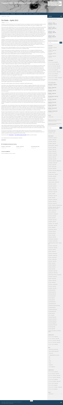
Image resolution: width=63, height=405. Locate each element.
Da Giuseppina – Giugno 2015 (53, 225)
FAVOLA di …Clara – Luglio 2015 (53, 223)
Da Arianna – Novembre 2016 (53, 189)
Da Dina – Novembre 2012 (52, 278)
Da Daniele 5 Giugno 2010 (52, 317)
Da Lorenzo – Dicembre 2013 (53, 253)
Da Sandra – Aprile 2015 (52, 233)
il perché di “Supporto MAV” (5, 13)
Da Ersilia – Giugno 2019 (20, 146)
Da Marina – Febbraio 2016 (52, 201)
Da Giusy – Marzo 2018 (52, 178)
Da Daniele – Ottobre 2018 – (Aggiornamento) (55, 170)
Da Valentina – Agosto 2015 (52, 219)
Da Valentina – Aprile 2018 (52, 176)
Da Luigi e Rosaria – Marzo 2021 (53, 96)
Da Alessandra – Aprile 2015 (53, 229)
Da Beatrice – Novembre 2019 (6, 146)
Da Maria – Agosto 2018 (52, 172)
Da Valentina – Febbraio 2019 (53, 162)
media (27, 13)
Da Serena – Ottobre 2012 (52, 280)
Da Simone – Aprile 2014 (52, 249)
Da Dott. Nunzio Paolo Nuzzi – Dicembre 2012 (55, 274)
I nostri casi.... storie (5, 16)
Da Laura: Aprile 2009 (52, 328)
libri (24, 13)
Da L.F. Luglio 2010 (51, 315)
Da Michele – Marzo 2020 (52, 102)
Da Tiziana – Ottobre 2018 (52, 168)
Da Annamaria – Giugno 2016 (53, 195)
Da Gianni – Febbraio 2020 (52, 105)
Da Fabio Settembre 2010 (52, 311)
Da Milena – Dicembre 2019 (52, 108)
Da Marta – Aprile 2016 (52, 197)
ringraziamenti (35, 13)
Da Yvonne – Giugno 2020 (52, 99)
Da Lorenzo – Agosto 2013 (52, 261)
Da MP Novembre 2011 (52, 290)
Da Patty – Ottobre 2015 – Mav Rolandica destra (55, 205)
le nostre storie (13, 13)
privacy (30, 13)
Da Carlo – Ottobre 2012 (52, 282)
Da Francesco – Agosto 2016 (53, 191)
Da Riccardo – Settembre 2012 (53, 284)
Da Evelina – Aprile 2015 (52, 231)
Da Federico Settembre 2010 (53, 309)
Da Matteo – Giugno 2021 (52, 36)
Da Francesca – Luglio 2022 (53, 47)
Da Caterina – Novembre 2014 (53, 245)
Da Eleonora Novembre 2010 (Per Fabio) (54, 305)
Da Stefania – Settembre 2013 (53, 255)
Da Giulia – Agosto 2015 (52, 217)
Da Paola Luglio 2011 (52, 299)
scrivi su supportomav (19, 13)
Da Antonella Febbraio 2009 (35, 146)
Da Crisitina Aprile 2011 (52, 301)
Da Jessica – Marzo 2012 (52, 286)
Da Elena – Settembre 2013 (52, 257)
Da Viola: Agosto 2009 (52, 326)
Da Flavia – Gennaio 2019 (52, 164)
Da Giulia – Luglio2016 (52, 193)
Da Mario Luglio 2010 (52, 313)
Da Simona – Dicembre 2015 (53, 203)
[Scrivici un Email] (61, 16)
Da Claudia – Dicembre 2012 (53, 276)
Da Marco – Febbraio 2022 (52, 28)
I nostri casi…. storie (52, 132)
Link (39, 13)
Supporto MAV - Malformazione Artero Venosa (19, 3)
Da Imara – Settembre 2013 (52, 259)
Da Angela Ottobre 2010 (52, 307)
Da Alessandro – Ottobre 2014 (53, 247)
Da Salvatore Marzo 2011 (52, 303)
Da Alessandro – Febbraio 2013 (53, 272)
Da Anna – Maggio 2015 (52, 227)
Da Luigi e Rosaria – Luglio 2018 (53, 174)
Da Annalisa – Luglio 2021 (52, 32)
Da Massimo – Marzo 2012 (52, 288)
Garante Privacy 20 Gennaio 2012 (53, 349)
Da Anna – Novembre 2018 (52, 166)
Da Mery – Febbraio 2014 (52, 251)
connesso (6, 153)
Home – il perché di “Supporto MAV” (54, 351)
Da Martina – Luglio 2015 (52, 221)
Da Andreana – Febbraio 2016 (53, 199)
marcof (3, 22)
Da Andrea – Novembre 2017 (53, 180)
